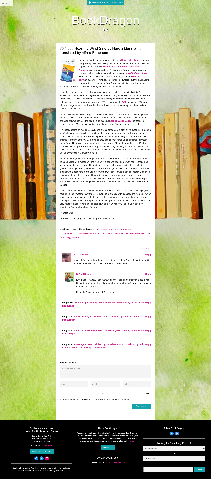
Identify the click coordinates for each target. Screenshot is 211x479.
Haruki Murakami (130, 60)
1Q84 (123, 102)
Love (121, 233)
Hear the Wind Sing (110, 233)
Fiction (111, 229)
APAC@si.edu (47, 445)
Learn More (108, 447)
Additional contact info (41, 451)
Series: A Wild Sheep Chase (139, 233)
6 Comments (146, 248)
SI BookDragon (84, 274)
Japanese (118, 229)
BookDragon (105, 20)
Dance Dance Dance (120, 121)
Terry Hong (133, 441)
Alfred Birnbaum (71, 233)
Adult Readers (102, 229)
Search (199, 469)
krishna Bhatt (81, 254)
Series (126, 233)
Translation (127, 229)
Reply (148, 254)
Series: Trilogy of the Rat (69, 237)
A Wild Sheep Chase (136, 73)
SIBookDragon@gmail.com (115, 462)
